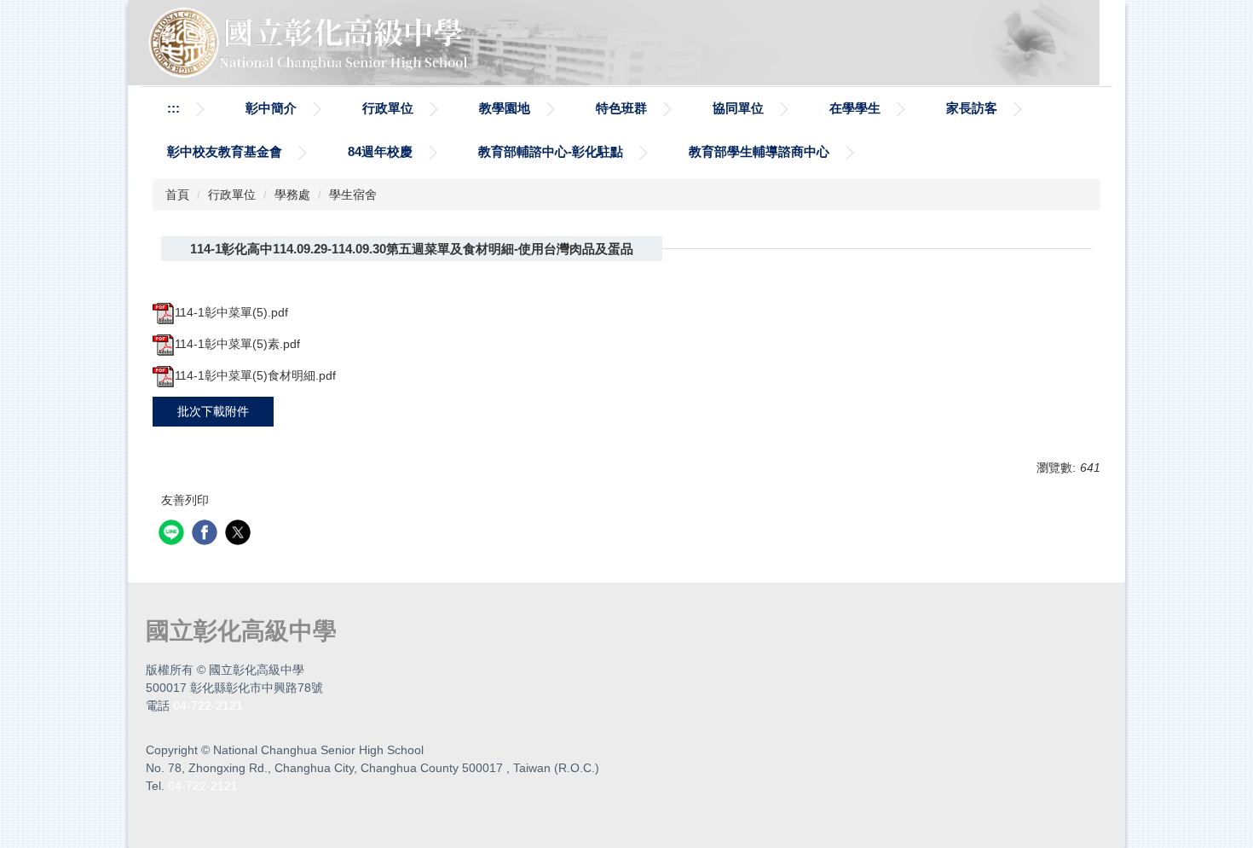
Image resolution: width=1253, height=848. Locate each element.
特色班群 (621, 108)
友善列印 (185, 500)
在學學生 (855, 108)
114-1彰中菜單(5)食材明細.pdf (255, 375)
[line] (173, 534)
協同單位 (738, 108)
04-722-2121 (208, 705)
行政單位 (387, 108)
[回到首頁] (311, 42)
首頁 (177, 194)
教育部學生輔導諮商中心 (759, 151)
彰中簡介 (271, 108)
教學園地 (504, 108)
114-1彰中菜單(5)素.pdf (237, 344)
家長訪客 (971, 108)
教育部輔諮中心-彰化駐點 (550, 151)
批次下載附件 (213, 411)
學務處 (292, 194)
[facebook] (207, 534)
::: (173, 108)
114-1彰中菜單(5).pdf (231, 312)
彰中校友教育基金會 (224, 151)
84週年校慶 (380, 151)
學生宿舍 (353, 194)
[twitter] (240, 534)
